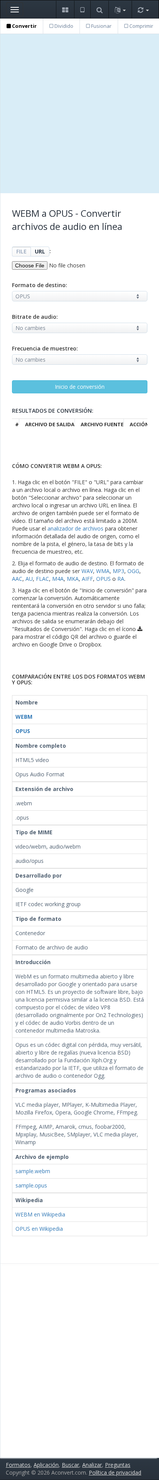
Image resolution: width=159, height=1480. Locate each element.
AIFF (87, 578)
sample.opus (31, 1185)
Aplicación (46, 1464)
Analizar (92, 1464)
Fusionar (101, 25)
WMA (103, 571)
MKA (73, 578)
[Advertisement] (79, 113)
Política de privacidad (115, 1472)
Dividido (63, 25)
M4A (58, 578)
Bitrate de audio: (35, 316)
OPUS (103, 578)
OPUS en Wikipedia (39, 1228)
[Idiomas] (120, 9)
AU (29, 578)
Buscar (70, 1464)
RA (120, 578)
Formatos (18, 1464)
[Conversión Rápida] (143, 9)
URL (40, 251)
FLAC (42, 578)
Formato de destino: (39, 285)
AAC (17, 578)
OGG (133, 571)
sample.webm (32, 1171)
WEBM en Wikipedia (40, 1214)
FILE (21, 251)
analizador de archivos (75, 528)
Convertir (24, 25)
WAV (87, 571)
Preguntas (117, 1464)
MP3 (118, 571)
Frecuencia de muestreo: (45, 348)
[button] (65, 9)
